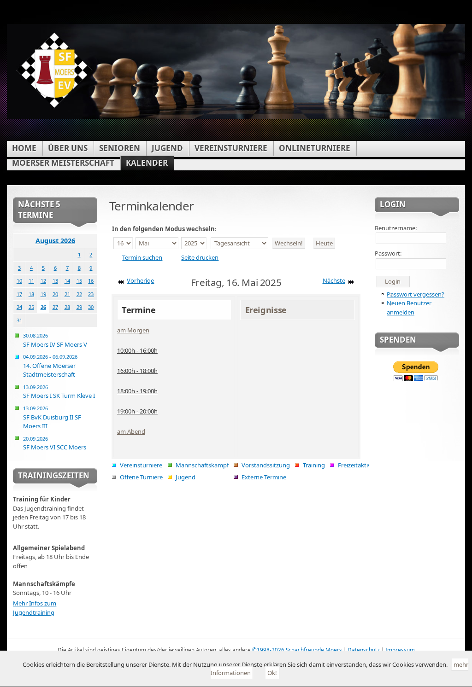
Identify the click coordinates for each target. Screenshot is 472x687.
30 (91, 306)
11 (31, 280)
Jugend (185, 477)
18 (31, 294)
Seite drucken (199, 257)
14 (67, 280)
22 (79, 294)
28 (67, 306)
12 (43, 280)
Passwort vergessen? (415, 294)
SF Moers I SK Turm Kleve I (59, 392)
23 (91, 294)
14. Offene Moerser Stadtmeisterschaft (50, 365)
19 (43, 294)
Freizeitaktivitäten (362, 465)
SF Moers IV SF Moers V (55, 340)
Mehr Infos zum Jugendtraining (34, 608)
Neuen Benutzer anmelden (409, 307)
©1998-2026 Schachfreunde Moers (297, 649)
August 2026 (55, 240)
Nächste (334, 280)
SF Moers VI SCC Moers (54, 443)
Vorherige (140, 280)
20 (55, 294)
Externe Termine (264, 477)
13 (55, 280)
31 (19, 320)
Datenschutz (364, 649)
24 (19, 306)
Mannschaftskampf (202, 465)
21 (67, 294)
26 (43, 306)
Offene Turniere (141, 477)
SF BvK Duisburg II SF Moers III (52, 417)
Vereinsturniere (141, 465)
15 (79, 280)
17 (19, 294)
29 (79, 306)
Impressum (400, 649)
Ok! (272, 673)
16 (91, 280)
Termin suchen (142, 257)
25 (31, 306)
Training (314, 465)
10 (19, 280)
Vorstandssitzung (266, 465)
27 (55, 306)
